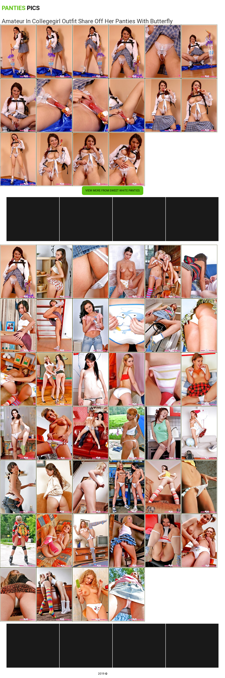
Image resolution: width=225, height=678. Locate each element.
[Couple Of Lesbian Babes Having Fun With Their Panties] (127, 487)
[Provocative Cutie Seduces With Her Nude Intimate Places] (163, 487)
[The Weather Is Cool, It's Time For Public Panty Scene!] (127, 433)
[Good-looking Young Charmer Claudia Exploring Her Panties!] (90, 379)
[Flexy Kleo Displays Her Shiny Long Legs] (90, 541)
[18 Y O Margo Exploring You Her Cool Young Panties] (199, 325)
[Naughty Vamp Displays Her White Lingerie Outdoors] (18, 541)
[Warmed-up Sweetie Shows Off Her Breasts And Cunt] (54, 541)
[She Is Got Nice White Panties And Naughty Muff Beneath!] (18, 433)
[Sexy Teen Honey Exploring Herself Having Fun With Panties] (163, 325)
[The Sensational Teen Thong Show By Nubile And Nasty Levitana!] (18, 325)
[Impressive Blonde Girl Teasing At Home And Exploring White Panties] (90, 594)
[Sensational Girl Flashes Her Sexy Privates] (54, 272)
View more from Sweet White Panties (112, 190)
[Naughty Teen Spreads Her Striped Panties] (163, 379)
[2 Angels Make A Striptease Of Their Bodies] (90, 433)
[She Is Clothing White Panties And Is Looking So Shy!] (199, 379)
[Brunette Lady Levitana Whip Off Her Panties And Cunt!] (127, 594)
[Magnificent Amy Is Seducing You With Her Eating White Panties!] (54, 325)
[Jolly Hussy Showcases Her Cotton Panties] (54, 433)
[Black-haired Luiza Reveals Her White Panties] (90, 272)
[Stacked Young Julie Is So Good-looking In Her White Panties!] (90, 487)
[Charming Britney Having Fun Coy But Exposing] (54, 487)
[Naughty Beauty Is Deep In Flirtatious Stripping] (18, 487)
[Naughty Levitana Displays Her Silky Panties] (90, 325)
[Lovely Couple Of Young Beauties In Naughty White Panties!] (54, 594)
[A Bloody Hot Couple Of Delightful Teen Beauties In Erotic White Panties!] (54, 379)
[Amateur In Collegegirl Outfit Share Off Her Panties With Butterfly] (18, 272)
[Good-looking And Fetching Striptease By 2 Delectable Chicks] (163, 272)
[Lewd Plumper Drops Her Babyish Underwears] (163, 433)
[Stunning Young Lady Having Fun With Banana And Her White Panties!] (127, 325)
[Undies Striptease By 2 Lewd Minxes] (199, 272)
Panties (21, 7)
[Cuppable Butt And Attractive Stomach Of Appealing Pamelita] (163, 541)
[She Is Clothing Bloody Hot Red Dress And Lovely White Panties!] (127, 379)
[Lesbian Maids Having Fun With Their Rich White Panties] (18, 379)
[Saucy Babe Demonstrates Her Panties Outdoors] (199, 487)
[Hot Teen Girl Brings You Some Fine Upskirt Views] (18, 594)
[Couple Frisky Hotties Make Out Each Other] (199, 541)
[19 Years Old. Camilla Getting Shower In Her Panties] (127, 272)
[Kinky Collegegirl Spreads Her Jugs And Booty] (199, 433)
